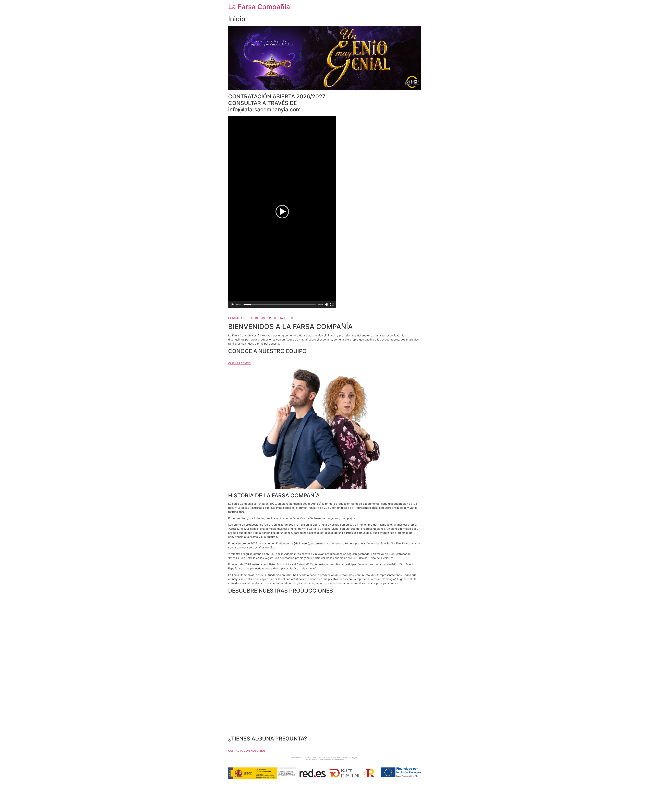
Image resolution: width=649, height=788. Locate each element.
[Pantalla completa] (332, 304)
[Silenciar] (326, 304)
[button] (282, 211)
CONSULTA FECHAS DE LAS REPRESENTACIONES (260, 318)
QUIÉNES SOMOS (239, 363)
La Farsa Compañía (259, 7)
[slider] (280, 304)
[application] (282, 212)
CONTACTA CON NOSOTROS (247, 750)
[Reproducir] (232, 304)
